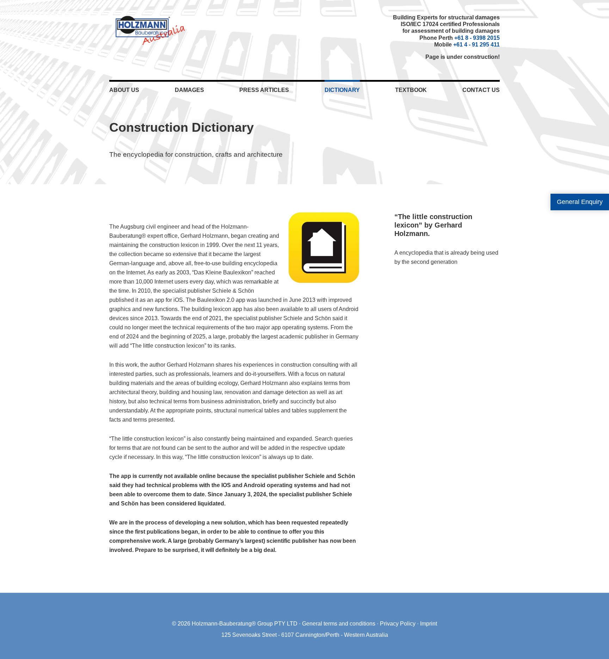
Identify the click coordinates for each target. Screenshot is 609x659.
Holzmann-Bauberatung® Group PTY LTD (244, 624)
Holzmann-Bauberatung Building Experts (148, 30)
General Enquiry (580, 201)
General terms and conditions (338, 624)
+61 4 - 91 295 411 (476, 45)
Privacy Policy (398, 624)
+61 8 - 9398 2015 (477, 38)
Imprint (428, 624)
